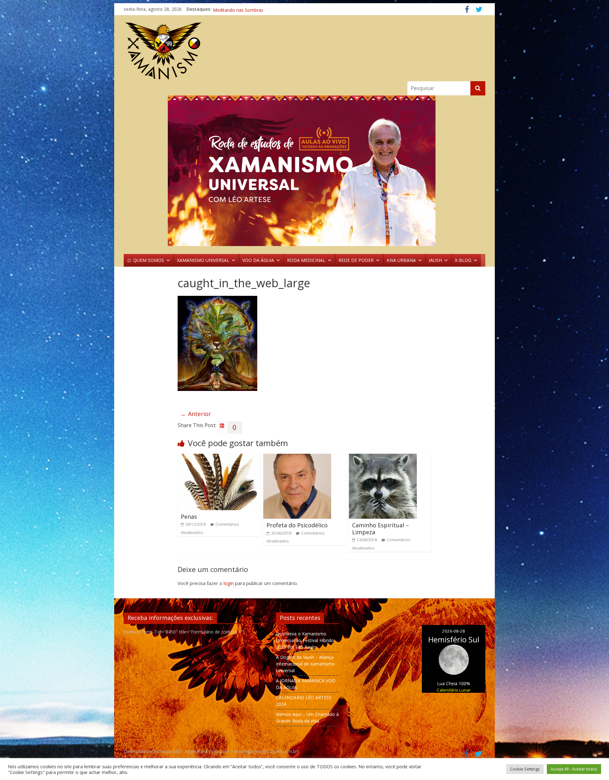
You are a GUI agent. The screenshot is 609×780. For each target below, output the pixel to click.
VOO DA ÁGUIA (258, 260)
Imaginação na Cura (233, 9)
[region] (304, 170)
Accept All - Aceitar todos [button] (574, 769)
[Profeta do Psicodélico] (297, 457)
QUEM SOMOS (148, 260)
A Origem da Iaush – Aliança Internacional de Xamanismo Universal (305, 663)
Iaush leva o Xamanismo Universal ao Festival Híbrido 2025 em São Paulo (305, 640)
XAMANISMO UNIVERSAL (203, 260)
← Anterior (196, 414)
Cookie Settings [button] (525, 769)
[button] (304, 170)
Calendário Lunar (454, 690)
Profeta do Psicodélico (297, 525)
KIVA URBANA (401, 260)
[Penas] (219, 457)
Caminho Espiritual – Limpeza (380, 528)
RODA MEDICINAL (306, 260)
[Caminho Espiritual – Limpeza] (383, 457)
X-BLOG (463, 260)
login (229, 583)
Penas (189, 516)
